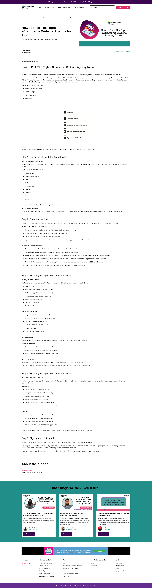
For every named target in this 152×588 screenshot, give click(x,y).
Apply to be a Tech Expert (123, 571)
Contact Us (94, 565)
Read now (29, 534)
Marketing (42, 571)
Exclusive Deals (43, 565)
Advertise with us (120, 568)
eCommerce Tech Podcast (71, 568)
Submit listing (119, 563)
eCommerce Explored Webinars (72, 565)
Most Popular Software (46, 563)
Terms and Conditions (89, 585)
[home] (28, 7)
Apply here (100, 2)
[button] (49, 7)
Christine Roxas (27, 470)
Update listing (120, 565)
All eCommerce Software (46, 576)
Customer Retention (45, 568)
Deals (39, 7)
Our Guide (66, 576)
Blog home (24, 17)
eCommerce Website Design (36, 17)
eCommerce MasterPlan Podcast (72, 571)
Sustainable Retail (44, 573)
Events (59, 7)
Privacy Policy (77, 585)
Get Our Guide (123, 7)
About (92, 563)
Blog (64, 563)
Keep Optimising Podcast (70, 573)
